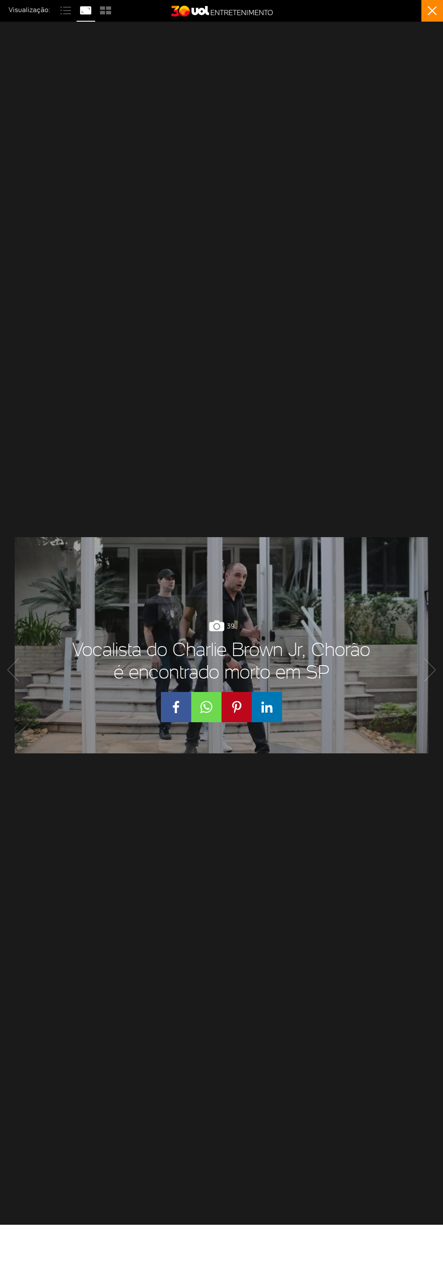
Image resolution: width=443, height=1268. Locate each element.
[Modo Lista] (67, 9)
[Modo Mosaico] (105, 9)
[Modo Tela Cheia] (86, 9)
